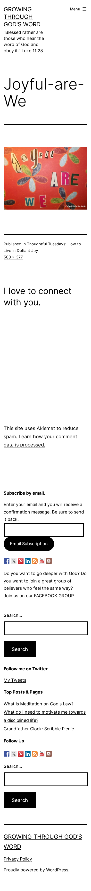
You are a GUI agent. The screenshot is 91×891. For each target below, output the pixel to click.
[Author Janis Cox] (6, 561)
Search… (13, 615)
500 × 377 (13, 257)
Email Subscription (29, 543)
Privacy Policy (18, 858)
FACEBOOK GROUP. (55, 595)
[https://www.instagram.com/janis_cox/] (49, 561)
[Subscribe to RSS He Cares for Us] (35, 561)
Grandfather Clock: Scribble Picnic (39, 728)
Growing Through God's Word (22, 17)
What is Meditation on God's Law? (39, 703)
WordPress (57, 869)
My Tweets (15, 680)
